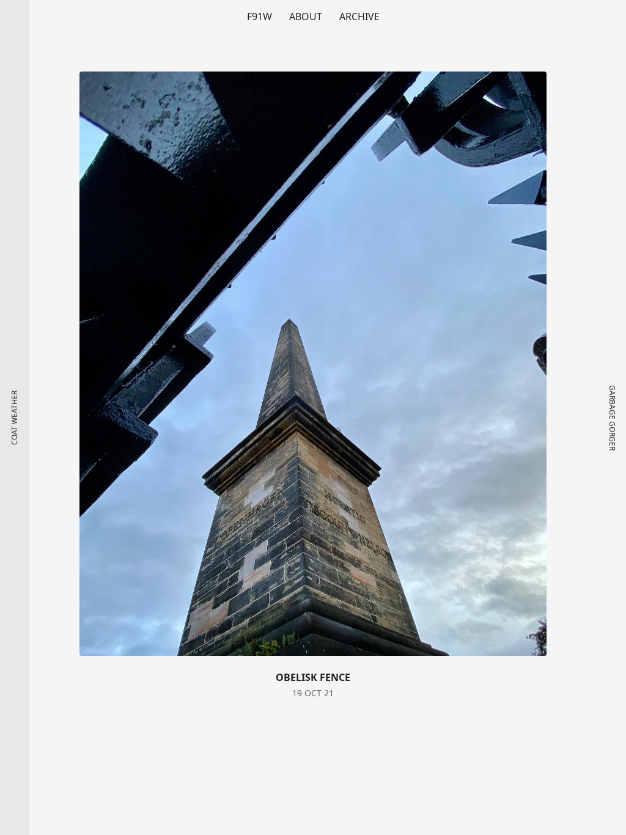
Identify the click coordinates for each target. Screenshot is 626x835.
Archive (359, 16)
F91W (259, 16)
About (305, 16)
